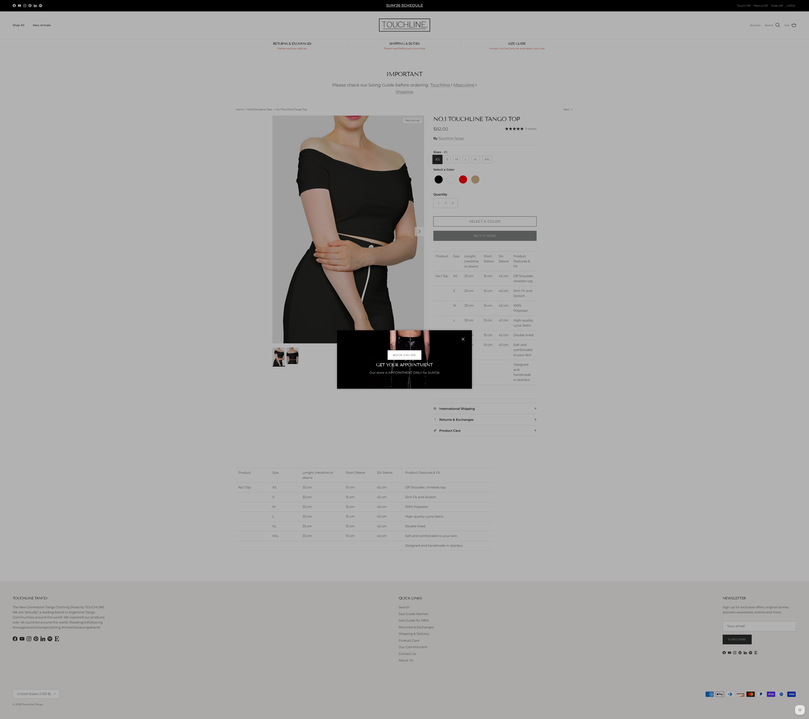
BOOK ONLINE (404, 355)
